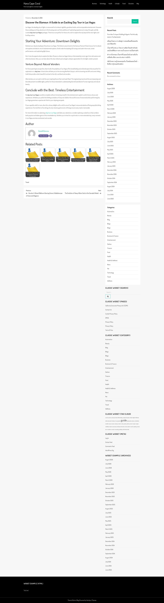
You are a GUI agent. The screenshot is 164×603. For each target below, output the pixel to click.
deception (128, 417)
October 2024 (111, 178)
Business (94, 3)
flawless (113, 421)
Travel (124, 3)
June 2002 (110, 199)
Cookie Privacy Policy (111, 314)
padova (125, 423)
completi (124, 417)
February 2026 (111, 113)
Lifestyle (117, 3)
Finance (109, 248)
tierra (106, 429)
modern (119, 423)
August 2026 (111, 88)
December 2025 (112, 121)
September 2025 (112, 133)
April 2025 (110, 154)
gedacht (119, 421)
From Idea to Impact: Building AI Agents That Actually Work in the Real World (122, 35)
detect (131, 417)
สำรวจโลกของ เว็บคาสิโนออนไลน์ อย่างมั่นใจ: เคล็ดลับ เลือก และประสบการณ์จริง (122, 56)
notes (122, 423)
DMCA (107, 318)
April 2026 (110, 105)
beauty (109, 216)
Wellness (109, 281)
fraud (116, 421)
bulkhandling (119, 417)
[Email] (50, 135)
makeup (116, 423)
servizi (126, 426)
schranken (123, 426)
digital (134, 417)
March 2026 (110, 109)
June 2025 (110, 146)
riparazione (114, 426)
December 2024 (111, 170)
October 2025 (111, 129)
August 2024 (111, 186)
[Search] (107, 296)
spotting (135, 426)
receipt (133, 423)
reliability (107, 426)
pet (108, 269)
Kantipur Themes (91, 600)
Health (110, 3)
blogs (108, 224)
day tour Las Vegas (51, 113)
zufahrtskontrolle (126, 429)
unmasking (117, 429)
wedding (120, 429)
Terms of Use (109, 330)
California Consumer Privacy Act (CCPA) (116, 306)
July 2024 (110, 190)
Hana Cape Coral (32, 3)
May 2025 (110, 150)
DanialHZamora (43, 131)
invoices (112, 423)
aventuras (110, 417)
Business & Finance (112, 236)
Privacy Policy (109, 322)
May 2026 (110, 101)
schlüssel (118, 426)
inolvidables (137, 421)
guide (124, 420)
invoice (110, 423)
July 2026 (110, 92)
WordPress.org (109, 450)
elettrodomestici (108, 421)
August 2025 (111, 137)
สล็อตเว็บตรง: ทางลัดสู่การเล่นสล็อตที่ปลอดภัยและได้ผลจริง (122, 42)
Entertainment (111, 240)
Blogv (108, 228)
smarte (131, 426)
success (138, 426)
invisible (106, 423)
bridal (116, 417)
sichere (128, 426)
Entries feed (108, 442)
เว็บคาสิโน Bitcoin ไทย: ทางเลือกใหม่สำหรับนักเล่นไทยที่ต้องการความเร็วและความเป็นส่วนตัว (122, 49)
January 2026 (111, 117)
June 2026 (110, 97)
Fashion (109, 244)
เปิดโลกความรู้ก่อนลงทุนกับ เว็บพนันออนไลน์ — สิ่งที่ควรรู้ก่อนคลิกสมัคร (122, 62)
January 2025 (111, 166)
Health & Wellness (112, 260)
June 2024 (110, 195)
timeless (109, 429)
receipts (136, 423)
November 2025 (112, 125)
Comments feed (110, 446)
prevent (130, 423)
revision (110, 426)
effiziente (137, 417)
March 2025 (110, 158)
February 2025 (111, 162)
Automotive (110, 211)
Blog (138, 3)
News (108, 264)
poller (128, 423)
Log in (107, 438)
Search (110, 18)
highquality (129, 421)
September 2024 (112, 182)
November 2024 (111, 174)
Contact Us (108, 310)
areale (106, 417)
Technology (103, 3)
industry (132, 421)
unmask (112, 429)
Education (131, 3)
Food (108, 252)
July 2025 (110, 141)
